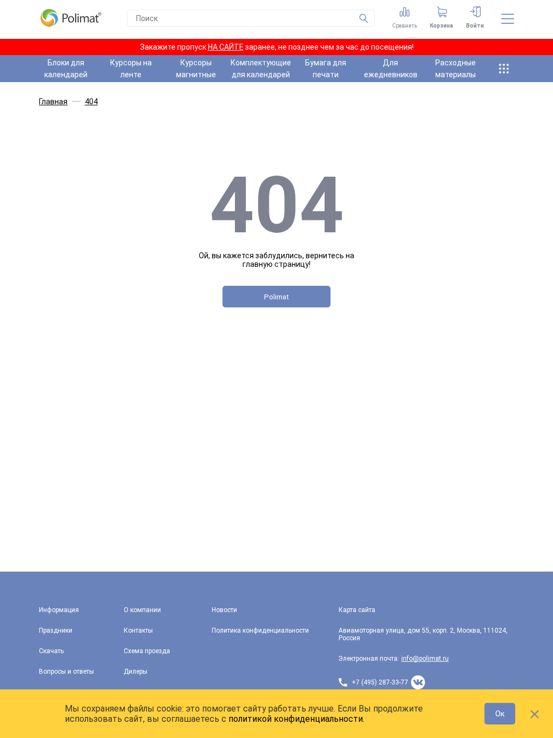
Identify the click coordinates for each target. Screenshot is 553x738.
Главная (53, 101)
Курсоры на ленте (131, 68)
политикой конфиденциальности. (296, 719)
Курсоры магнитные (196, 68)
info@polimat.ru (425, 658)
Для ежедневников (390, 68)
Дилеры (135, 671)
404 (91, 101)
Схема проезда (147, 651)
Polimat (276, 297)
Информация (59, 610)
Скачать (51, 651)
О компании (142, 610)
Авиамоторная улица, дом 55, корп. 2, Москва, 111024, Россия (423, 634)
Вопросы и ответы (66, 671)
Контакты (138, 630)
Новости (224, 610)
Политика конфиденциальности (260, 630)
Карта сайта (357, 610)
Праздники (55, 630)
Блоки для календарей (65, 68)
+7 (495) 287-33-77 (380, 682)
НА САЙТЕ (226, 47)
